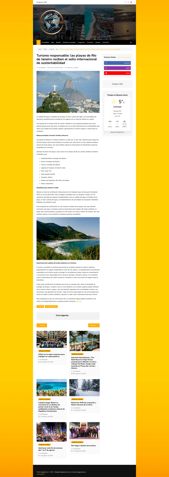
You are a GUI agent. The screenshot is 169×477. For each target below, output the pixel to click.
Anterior (42, 325)
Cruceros (90, 42)
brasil (41, 306)
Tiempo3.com (120, 132)
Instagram (128, 2)
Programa (81, 42)
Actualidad (45, 42)
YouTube (131, 2)
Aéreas (97, 42)
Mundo (58, 42)
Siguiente (93, 325)
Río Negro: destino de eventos (83, 445)
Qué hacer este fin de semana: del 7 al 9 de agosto (50, 449)
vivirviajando (42, 67)
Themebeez (41, 474)
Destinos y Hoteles (69, 42)
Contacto (105, 42)
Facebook (125, 2)
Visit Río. (79, 301)
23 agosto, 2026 (42, 2)
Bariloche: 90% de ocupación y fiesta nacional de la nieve (83, 403)
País (52, 42)
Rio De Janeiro (52, 306)
